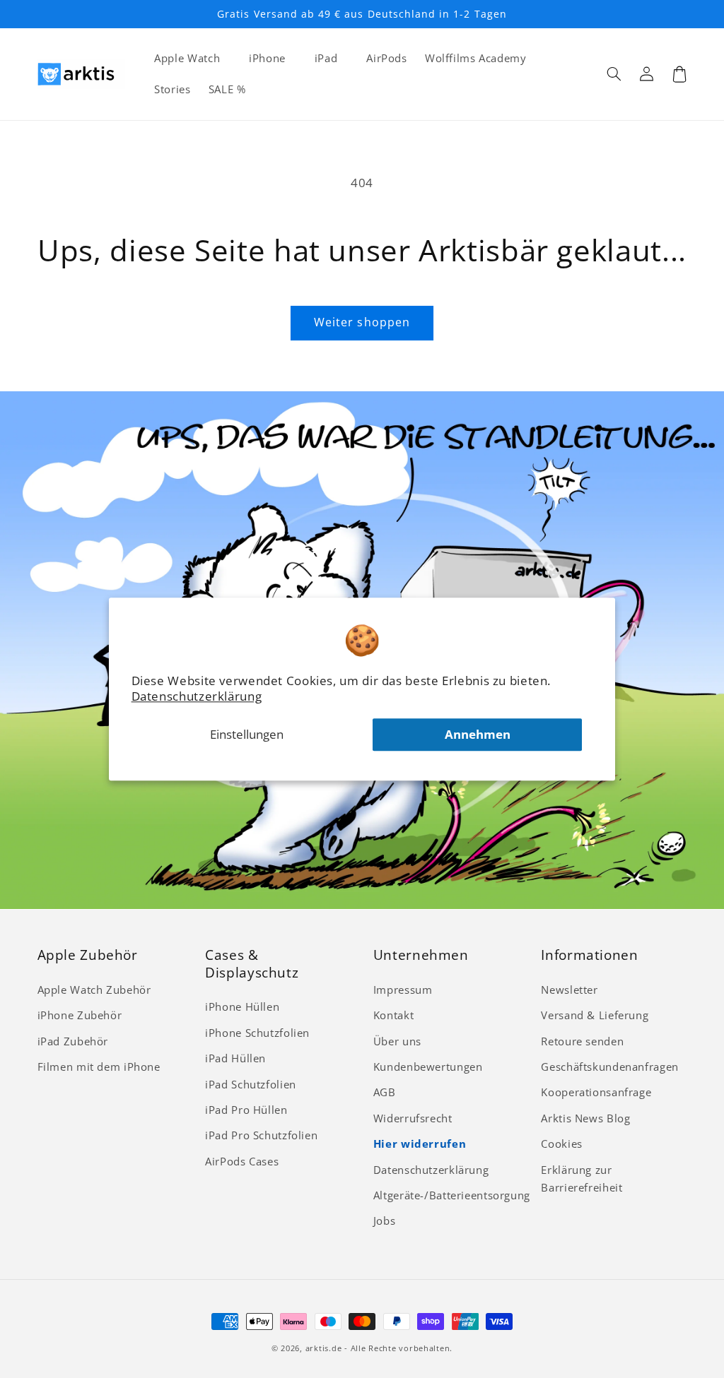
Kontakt (393, 1015)
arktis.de (323, 1348)
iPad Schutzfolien (250, 1084)
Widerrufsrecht (412, 1118)
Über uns (397, 1041)
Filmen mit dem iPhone (98, 1066)
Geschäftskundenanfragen (610, 1066)
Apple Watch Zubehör (94, 989)
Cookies (561, 1143)
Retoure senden (582, 1041)
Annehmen (477, 734)
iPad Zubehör (73, 1041)
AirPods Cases (242, 1161)
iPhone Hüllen (242, 1006)
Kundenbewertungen (428, 1066)
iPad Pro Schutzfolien (261, 1135)
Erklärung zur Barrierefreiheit (581, 1179)
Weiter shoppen (362, 322)
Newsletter (569, 989)
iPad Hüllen (235, 1058)
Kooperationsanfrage (596, 1092)
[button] (614, 74)
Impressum (403, 989)
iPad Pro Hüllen (246, 1110)
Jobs (384, 1220)
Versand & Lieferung (594, 1015)
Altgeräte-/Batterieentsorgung (451, 1195)
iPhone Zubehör (79, 1015)
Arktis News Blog (585, 1118)
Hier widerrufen (419, 1143)
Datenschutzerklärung (197, 696)
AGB (384, 1092)
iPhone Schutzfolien (257, 1033)
